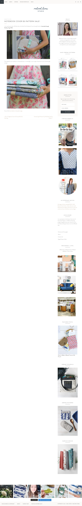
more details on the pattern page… (16, 111)
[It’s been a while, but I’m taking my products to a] (47, 491)
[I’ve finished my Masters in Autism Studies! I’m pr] (34, 491)
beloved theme (76, 503)
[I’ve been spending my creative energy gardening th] (6, 491)
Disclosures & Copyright (63, 232)
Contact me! (60, 237)
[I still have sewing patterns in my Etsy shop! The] (20, 491)
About (59, 234)
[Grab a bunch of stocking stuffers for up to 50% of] (75, 491)
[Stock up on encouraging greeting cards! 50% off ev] (61, 491)
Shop (5, 23)
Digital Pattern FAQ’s (62, 239)
